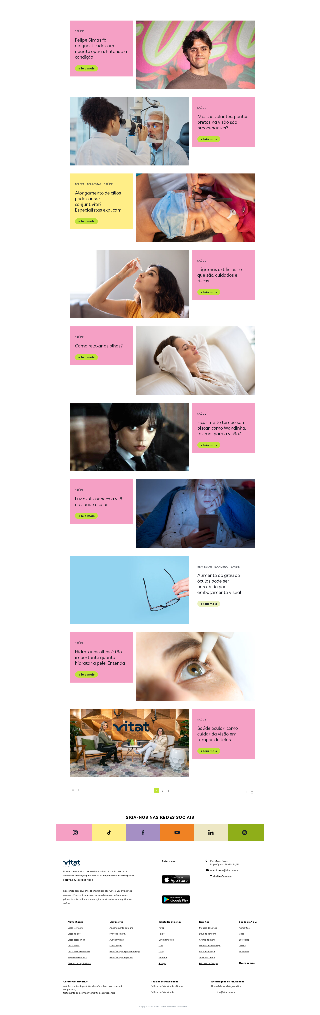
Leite (161, 951)
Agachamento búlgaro (121, 927)
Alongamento (117, 939)
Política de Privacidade (162, 992)
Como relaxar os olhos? (99, 346)
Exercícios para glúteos (121, 957)
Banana (163, 957)
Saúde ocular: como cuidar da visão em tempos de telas (217, 733)
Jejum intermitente (77, 957)
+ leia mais (86, 68)
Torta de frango (207, 957)
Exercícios (244, 939)
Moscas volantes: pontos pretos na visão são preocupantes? (222, 122)
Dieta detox (74, 945)
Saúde (79, 31)
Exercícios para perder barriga (125, 951)
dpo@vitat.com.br (226, 992)
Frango (162, 963)
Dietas (242, 945)
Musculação (116, 945)
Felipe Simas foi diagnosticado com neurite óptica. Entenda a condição (101, 48)
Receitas (204, 921)
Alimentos (244, 927)
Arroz (161, 927)
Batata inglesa (166, 939)
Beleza (79, 184)
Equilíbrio (221, 566)
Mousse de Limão (208, 927)
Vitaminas (244, 951)
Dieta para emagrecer (79, 951)
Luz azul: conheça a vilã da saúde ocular (98, 501)
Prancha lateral (118, 933)
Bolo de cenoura (207, 933)
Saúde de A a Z (248, 921)
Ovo (161, 945)
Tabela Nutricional (170, 921)
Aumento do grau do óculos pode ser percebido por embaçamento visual (219, 583)
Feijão (162, 933)
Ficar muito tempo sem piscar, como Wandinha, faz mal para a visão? (221, 427)
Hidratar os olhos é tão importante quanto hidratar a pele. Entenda (100, 657)
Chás (241, 933)
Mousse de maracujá (209, 945)
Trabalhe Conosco (221, 876)
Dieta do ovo (74, 933)
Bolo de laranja (207, 951)
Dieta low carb (75, 927)
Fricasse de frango (208, 963)
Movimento (116, 921)
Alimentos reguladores (79, 963)
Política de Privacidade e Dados (167, 986)
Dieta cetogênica (76, 939)
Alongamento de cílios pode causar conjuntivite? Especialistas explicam (98, 201)
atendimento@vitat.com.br (224, 870)
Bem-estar (94, 184)
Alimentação (75, 921)
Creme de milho (207, 939)
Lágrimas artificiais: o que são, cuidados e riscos (219, 275)
